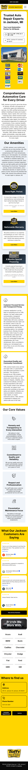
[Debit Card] (8, 77)
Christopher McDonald (13, 571)
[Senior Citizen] (8, 82)
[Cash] (8, 73)
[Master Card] (20, 65)
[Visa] (8, 69)
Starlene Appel (10, 554)
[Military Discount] (20, 77)
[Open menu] (25, 7)
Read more (5, 551)
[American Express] (20, 69)
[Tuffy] (8, 65)
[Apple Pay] (20, 82)
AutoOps (19, 766)
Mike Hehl (9, 588)
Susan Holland (10, 604)
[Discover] (20, 73)
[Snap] (8, 86)
